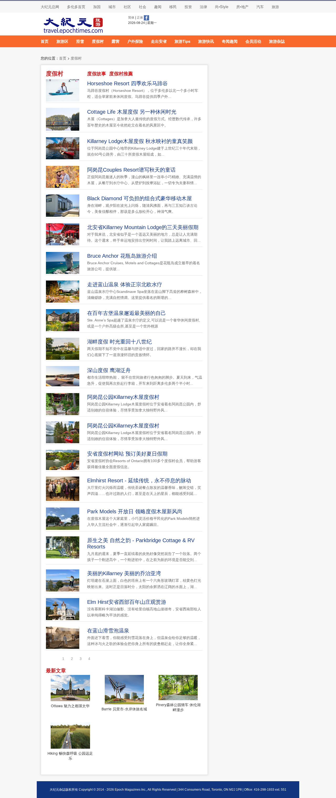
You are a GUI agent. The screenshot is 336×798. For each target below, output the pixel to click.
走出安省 (159, 41)
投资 (188, 6)
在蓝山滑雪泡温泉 (108, 630)
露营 (115, 41)
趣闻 (157, 6)
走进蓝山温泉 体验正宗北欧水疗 (124, 284)
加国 (97, 6)
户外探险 (135, 41)
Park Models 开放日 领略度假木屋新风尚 (134, 511)
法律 (203, 6)
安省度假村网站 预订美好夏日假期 (127, 454)
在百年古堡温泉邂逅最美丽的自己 (126, 313)
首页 (45, 41)
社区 (127, 6)
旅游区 (62, 41)
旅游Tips (182, 41)
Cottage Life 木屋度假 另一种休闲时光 (131, 112)
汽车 (260, 6)
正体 (140, 17)
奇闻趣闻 (230, 41)
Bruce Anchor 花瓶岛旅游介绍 (122, 256)
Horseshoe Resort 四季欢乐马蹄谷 (127, 83)
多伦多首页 (76, 6)
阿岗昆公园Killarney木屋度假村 (123, 397)
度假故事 (96, 73)
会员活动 (253, 41)
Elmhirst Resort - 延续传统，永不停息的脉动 (139, 480)
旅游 (275, 6)
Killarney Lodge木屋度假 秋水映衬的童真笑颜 (140, 141)
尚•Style (221, 6)
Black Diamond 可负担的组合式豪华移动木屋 (139, 198)
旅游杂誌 (277, 41)
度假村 (98, 41)
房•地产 (242, 6)
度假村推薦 (121, 73)
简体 (131, 17)
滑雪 (80, 41)
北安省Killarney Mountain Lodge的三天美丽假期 (142, 227)
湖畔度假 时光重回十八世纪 (119, 342)
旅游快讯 (206, 41)
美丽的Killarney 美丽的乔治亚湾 (124, 573)
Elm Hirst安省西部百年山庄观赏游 (126, 602)
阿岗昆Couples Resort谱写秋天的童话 (131, 170)
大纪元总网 (50, 6)
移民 (173, 6)
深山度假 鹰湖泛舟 (109, 370)
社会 (142, 6)
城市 (112, 6)
